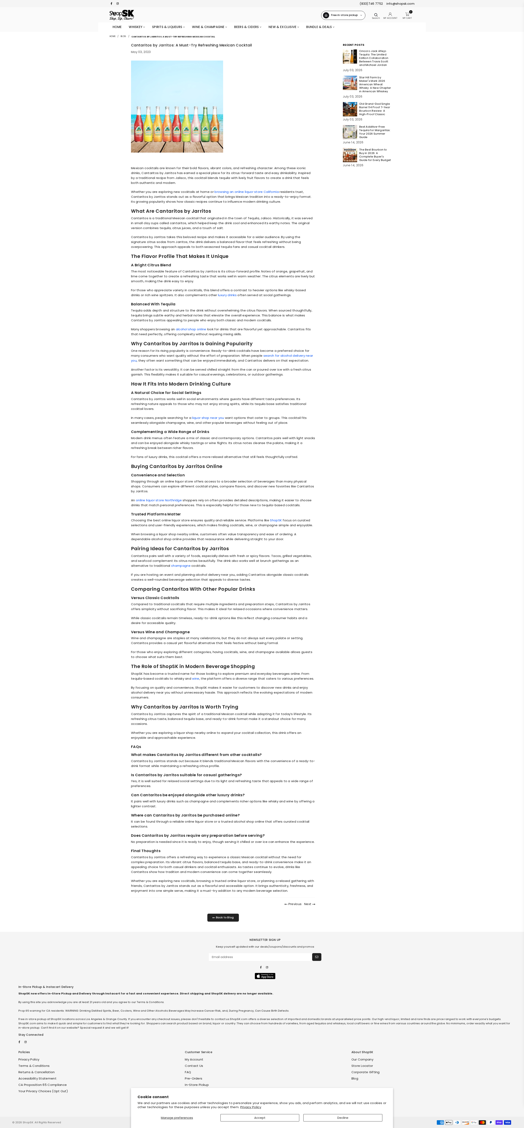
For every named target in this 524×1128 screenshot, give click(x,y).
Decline (342, 1118)
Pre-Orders (193, 1078)
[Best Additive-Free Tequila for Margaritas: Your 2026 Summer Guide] (350, 132)
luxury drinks (227, 295)
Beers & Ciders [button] (247, 27)
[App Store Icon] (265, 976)
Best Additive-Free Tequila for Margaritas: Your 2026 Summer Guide (375, 132)
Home (117, 27)
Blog (123, 36)
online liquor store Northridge (159, 500)
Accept (259, 1118)
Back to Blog (224, 917)
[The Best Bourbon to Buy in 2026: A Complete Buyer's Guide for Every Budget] (350, 155)
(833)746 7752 (371, 3)
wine (195, 678)
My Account (194, 1059)
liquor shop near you (208, 418)
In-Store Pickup (197, 1085)
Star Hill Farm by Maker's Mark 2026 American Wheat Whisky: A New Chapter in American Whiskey (375, 84)
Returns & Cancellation (36, 1072)
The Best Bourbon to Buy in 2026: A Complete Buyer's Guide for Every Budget (375, 155)
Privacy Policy (250, 1107)
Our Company (362, 1059)
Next (308, 904)
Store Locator (362, 1066)
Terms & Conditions (34, 1066)
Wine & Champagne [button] (208, 27)
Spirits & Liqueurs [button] (167, 27)
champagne (181, 565)
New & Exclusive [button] (283, 27)
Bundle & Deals (319, 27)
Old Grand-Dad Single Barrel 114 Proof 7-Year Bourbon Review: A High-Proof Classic (374, 109)
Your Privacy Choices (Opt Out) (43, 1091)
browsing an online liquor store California (247, 192)
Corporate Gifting (365, 1072)
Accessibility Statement (37, 1078)
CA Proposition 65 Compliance (42, 1085)
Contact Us (194, 1066)
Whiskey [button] (136, 27)
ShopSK (276, 520)
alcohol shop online (191, 329)
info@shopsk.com (400, 3)
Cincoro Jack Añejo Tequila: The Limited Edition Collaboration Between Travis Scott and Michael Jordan (373, 58)
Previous (295, 904)
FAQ (188, 1072)
